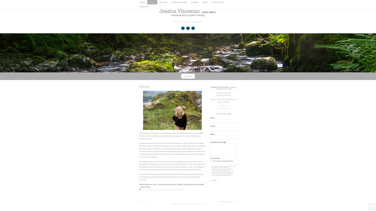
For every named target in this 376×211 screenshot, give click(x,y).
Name (212, 118)
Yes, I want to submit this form (223, 161)
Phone (212, 134)
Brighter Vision (232, 201)
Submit (214, 180)
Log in (204, 203)
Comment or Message (218, 142)
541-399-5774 (179, 22)
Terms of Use (215, 158)
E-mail (213, 126)
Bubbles (182, 203)
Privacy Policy (143, 201)
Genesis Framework (191, 203)
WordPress (199, 203)
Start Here (188, 76)
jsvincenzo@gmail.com (194, 22)
